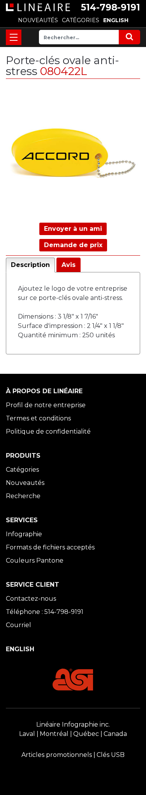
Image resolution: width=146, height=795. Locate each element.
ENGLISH (115, 20)
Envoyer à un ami (73, 228)
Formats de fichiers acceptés (50, 547)
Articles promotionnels (56, 754)
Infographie (24, 534)
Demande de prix (73, 245)
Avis (69, 264)
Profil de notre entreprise (46, 405)
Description (30, 264)
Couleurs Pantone (34, 560)
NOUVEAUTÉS (38, 20)
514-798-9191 (110, 7)
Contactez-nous (31, 598)
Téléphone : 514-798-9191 (44, 611)
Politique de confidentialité (48, 431)
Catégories (22, 469)
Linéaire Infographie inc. (73, 724)
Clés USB (111, 754)
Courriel (18, 625)
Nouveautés (25, 482)
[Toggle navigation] (13, 37)
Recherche (23, 496)
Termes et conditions (38, 418)
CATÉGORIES (80, 20)
